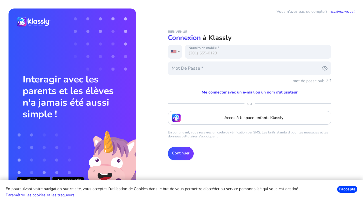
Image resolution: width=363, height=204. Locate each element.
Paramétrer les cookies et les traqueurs (40, 195)
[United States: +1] (175, 51)
